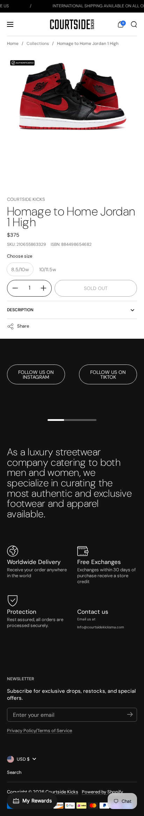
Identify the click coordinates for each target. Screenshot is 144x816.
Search (14, 772)
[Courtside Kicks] (72, 24)
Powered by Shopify (102, 792)
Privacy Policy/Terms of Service (39, 730)
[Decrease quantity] (12, 288)
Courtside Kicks (26, 199)
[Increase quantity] (46, 288)
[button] (120, 24)
